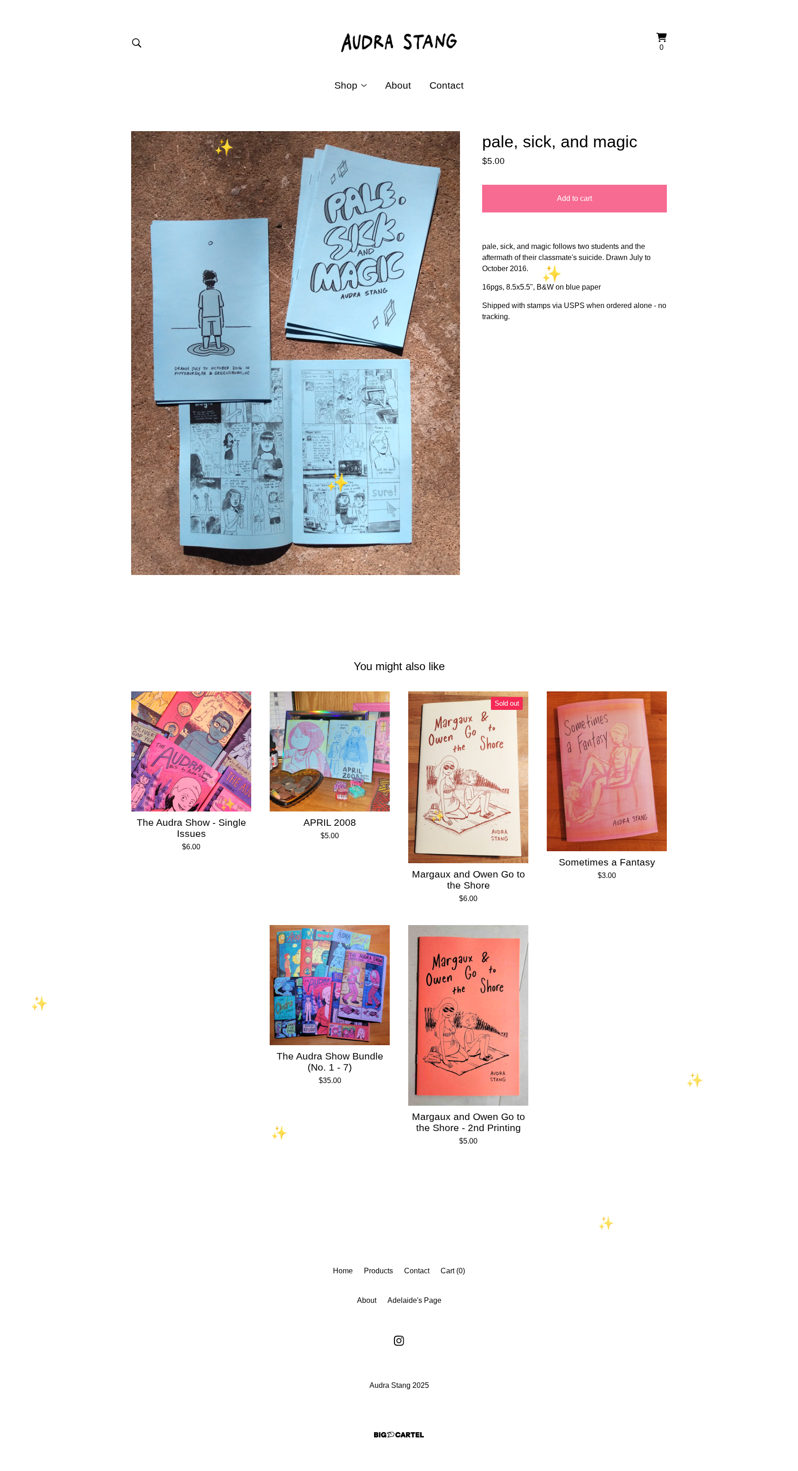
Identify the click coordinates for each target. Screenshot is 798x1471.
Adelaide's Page (414, 1300)
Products (378, 1271)
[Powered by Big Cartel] (399, 1434)
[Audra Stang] (399, 43)
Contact (446, 85)
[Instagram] (399, 1341)
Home (343, 1271)
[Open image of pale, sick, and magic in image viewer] (295, 353)
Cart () (453, 1271)
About (398, 85)
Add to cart (574, 198)
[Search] (136, 43)
